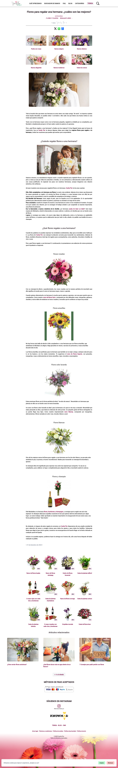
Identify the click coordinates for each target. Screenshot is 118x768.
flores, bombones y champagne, (54, 511)
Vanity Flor (41, 130)
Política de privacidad (70, 731)
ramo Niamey (68, 412)
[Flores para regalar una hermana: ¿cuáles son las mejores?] (55, 28)
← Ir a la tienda (59, 674)
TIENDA (54, 725)
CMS (64, 725)
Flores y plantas (52, 18)
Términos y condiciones (45, 731)
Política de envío (81, 731)
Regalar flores (65, 18)
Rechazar (110, 763)
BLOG (60, 725)
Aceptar (102, 763)
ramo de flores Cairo (49, 297)
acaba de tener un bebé (76, 209)
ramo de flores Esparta (74, 354)
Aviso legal (35, 731)
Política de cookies (58, 731)
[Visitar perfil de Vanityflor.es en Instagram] (59, 706)
